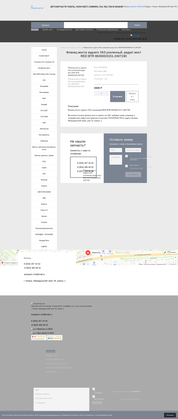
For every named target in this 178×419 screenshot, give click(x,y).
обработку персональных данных (141, 167)
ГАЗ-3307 (44, 110)
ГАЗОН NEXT (44, 56)
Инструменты (44, 135)
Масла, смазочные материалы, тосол (44, 148)
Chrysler (44, 222)
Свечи (44, 168)
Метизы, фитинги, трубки (44, 155)
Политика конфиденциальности (50, 415)
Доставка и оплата (84, 30)
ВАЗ (44, 98)
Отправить (133, 174)
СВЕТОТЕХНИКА (44, 192)
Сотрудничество (64, 30)
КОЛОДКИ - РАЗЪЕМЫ (44, 234)
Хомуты (44, 186)
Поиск (137, 25)
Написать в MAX (45, 329)
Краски (44, 216)
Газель (44, 50)
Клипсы (44, 204)
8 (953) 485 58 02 (139, 39)
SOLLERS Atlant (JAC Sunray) (44, 74)
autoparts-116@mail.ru (137, 6)
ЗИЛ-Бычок (44, 129)
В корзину (117, 96)
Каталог (35, 30)
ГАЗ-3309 (44, 117)
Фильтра (44, 180)
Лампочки (44, 141)
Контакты (126, 30)
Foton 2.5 (44, 210)
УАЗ (44, 174)
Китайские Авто (44, 68)
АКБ (44, 198)
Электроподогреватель (44, 228)
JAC (44, 80)
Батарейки (44, 86)
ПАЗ (44, 161)
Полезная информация (107, 30)
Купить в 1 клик (132, 96)
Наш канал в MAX (45, 333)
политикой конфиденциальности (141, 157)
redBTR (44, 246)
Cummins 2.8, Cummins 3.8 (44, 62)
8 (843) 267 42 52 (122, 39)
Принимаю (170, 415)
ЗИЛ (44, 123)
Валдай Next (44, 240)
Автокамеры (44, 92)
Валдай (44, 104)
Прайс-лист (47, 30)
